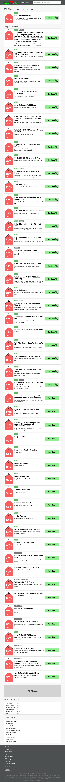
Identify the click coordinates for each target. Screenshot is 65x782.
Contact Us (8, 761)
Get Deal (51, 398)
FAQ (6, 754)
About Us (7, 747)
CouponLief (8, 766)
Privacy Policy (8, 749)
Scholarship (8, 759)
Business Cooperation (10, 763)
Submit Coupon (25, 2)
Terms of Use (8, 751)
